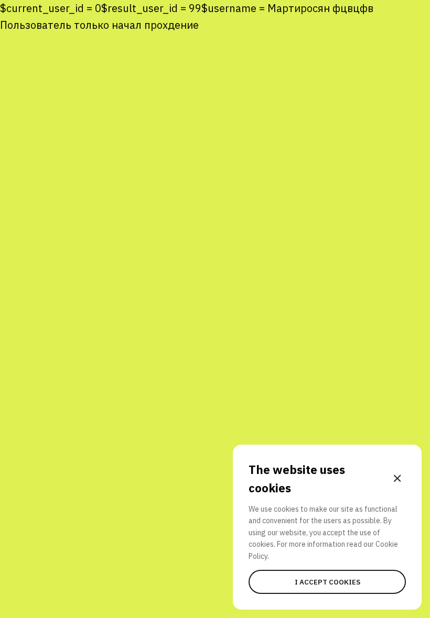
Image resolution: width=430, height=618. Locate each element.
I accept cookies (327, 582)
